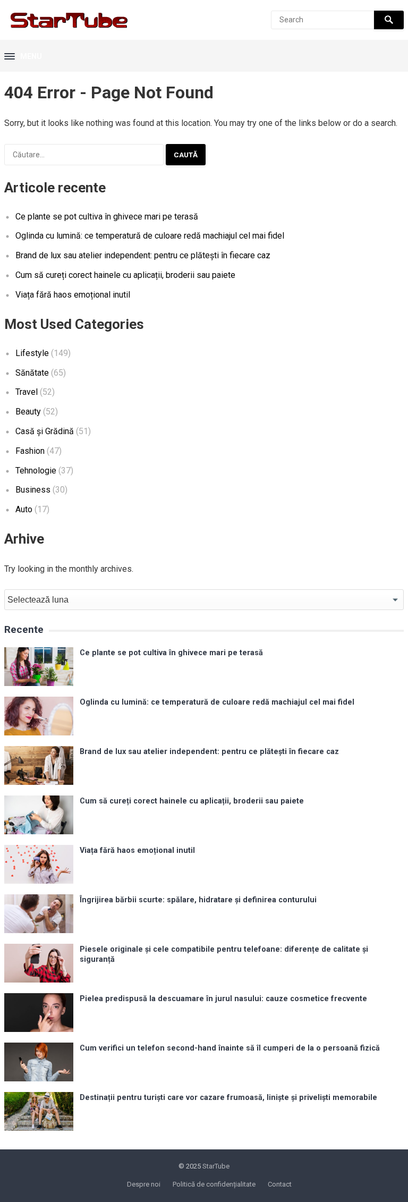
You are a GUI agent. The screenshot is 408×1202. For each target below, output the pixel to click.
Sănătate (32, 373)
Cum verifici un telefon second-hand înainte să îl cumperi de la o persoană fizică (230, 1048)
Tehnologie (35, 470)
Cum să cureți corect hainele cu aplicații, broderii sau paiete (125, 275)
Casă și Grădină (44, 431)
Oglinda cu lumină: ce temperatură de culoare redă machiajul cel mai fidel (149, 236)
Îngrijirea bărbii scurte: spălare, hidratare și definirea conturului (198, 899)
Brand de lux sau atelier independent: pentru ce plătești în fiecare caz (142, 255)
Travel (26, 392)
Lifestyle (32, 353)
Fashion (30, 451)
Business (32, 490)
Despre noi (143, 1184)
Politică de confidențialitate (214, 1184)
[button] (23, 57)
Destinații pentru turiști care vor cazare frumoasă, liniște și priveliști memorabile (228, 1097)
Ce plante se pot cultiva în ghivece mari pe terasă (106, 216)
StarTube (216, 1166)
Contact (280, 1184)
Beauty (28, 412)
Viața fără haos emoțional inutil (72, 295)
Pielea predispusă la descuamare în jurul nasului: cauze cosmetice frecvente (223, 998)
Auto (23, 509)
